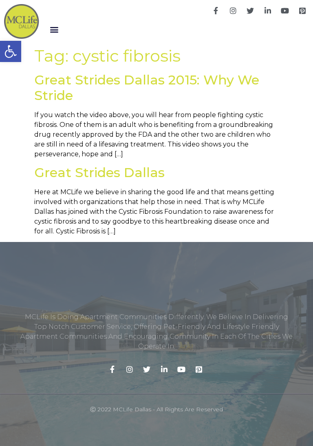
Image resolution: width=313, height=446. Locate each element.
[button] (54, 29)
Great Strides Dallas (99, 172)
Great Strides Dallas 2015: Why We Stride (146, 87)
